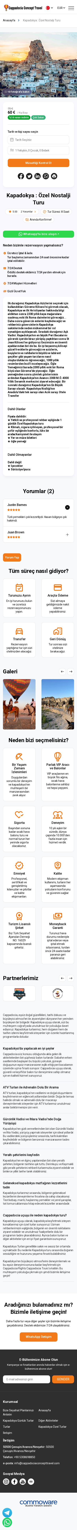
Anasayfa (44, 1410)
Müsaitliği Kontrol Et (38, 162)
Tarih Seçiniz (23, 139)
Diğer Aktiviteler (48, 1420)
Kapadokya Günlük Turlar (18, 1420)
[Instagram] (6, 1481)
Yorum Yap (12, 557)
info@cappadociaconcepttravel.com (37, 1463)
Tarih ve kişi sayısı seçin (23, 131)
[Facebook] (14, 1481)
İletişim (7, 1432)
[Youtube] (23, 1481)
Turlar (6, 1426)
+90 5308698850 (24, 1457)
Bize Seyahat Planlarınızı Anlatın (18, 1412)
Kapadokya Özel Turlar (52, 1426)
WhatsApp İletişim (39, 1337)
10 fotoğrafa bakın (18, 91)
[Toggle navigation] (71, 8)
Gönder (63, 1379)
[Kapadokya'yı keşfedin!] (22, 8)
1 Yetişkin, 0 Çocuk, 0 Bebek (32, 150)
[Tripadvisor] (31, 1481)
